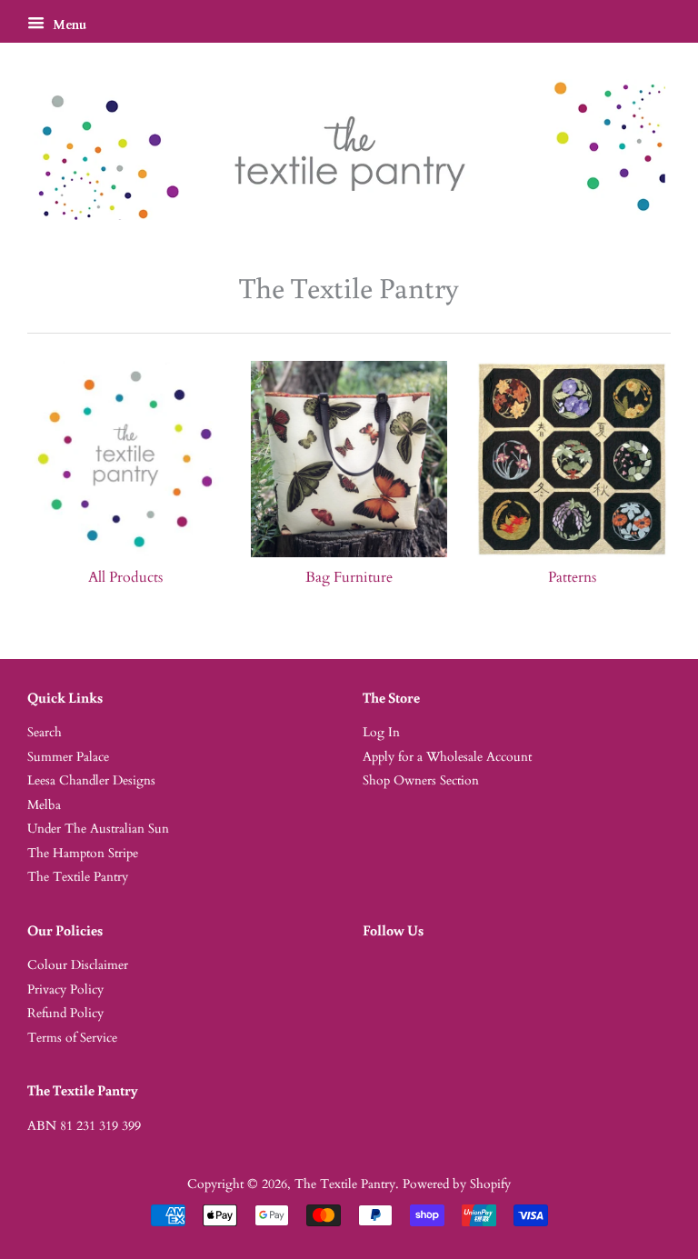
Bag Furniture (349, 577)
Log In (381, 732)
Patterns (572, 577)
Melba (44, 805)
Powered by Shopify (457, 1184)
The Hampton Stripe (82, 853)
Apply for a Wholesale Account (447, 757)
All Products (125, 577)
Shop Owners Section (421, 781)
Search (44, 732)
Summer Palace (68, 757)
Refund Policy (65, 1013)
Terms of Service (72, 1038)
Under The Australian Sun (98, 829)
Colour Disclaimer (77, 965)
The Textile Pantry (77, 877)
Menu (67, 25)
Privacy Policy (65, 990)
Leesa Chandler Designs (91, 781)
